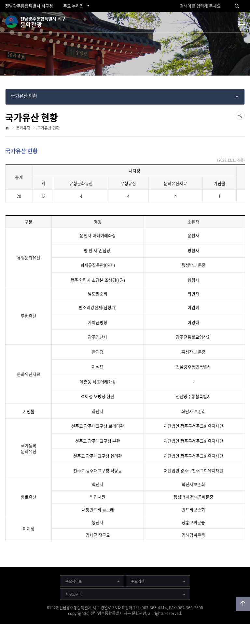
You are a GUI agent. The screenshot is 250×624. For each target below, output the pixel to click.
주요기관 (137, 581)
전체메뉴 (241, 22)
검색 (237, 6)
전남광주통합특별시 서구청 (29, 6)
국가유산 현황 (48, 128)
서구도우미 (73, 594)
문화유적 (23, 128)
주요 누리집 (73, 6)
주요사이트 (73, 581)
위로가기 (243, 604)
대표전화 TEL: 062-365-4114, (143, 608)
